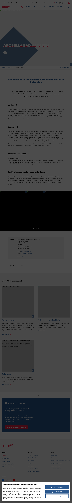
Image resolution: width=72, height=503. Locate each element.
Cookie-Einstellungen (57, 496)
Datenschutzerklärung (22, 496)
